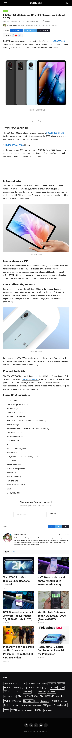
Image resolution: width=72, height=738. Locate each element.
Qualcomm (45, 701)
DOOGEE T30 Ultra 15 (55, 133)
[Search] (67, 3)
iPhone (54, 688)
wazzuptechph (44, 731)
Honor (7, 687)
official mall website (30, 379)
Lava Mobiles (11, 692)
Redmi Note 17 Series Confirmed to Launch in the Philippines (51, 650)
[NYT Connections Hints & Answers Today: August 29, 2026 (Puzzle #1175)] (18, 600)
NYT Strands (47, 696)
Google (44, 683)
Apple (18, 683)
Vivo (6, 710)
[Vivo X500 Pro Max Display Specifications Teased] (18, 565)
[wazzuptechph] (36, 3)
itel (5, 692)
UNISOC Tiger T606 (14, 145)
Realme (55, 700)
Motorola (42, 692)
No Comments (44, 25)
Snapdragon (37, 705)
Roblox (16, 705)
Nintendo (51, 692)
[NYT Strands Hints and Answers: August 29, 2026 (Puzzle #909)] (53, 565)
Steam (49, 705)
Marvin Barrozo (13, 25)
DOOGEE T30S (58, 41)
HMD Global (61, 683)
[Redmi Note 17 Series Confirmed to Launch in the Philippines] (53, 635)
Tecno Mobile (60, 705)
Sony (45, 705)
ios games (46, 688)
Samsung (26, 705)
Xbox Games (27, 710)
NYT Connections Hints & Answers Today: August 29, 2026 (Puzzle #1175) (18, 616)
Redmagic (64, 701)
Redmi (7, 705)
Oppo (7, 700)
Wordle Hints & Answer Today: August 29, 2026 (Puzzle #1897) (52, 616)
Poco (36, 701)
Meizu (34, 692)
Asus (24, 683)
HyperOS (23, 688)
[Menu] (5, 3)
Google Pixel (52, 683)
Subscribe (53, 513)
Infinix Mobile (34, 687)
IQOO (61, 688)
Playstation (27, 701)
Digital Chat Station (34, 683)
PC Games (16, 701)
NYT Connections (28, 696)
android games (9, 683)
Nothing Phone (10, 696)
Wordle (15, 710)
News (5, 11)
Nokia (58, 692)
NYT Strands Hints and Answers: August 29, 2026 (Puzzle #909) (51, 581)
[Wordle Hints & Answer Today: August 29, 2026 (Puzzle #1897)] (53, 600)
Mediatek (27, 692)
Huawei (16, 688)
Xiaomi (38, 710)
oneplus (60, 696)
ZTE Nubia (48, 710)
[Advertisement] (36, 168)
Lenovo (19, 692)
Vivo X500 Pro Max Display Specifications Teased (16, 581)
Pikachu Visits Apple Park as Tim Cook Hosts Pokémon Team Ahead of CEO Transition (18, 652)
